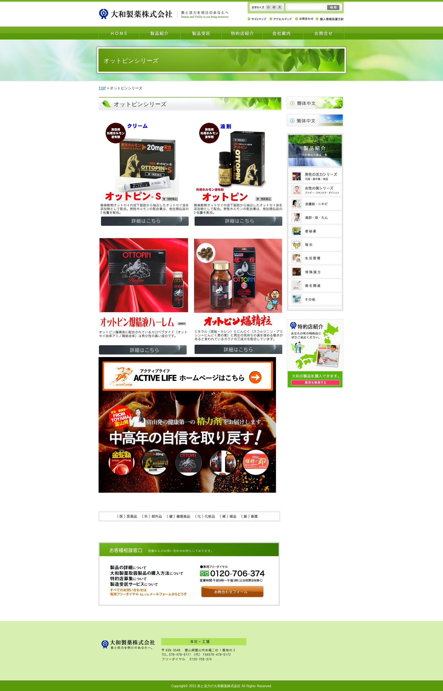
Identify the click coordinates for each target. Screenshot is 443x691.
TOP (102, 88)
